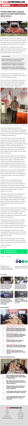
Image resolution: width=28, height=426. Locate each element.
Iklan (7, 414)
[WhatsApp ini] (26, 261)
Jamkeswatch (11, 333)
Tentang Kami (7, 416)
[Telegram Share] (23, 261)
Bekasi (2, 256)
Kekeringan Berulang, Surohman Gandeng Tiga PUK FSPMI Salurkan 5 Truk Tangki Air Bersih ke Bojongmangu (6, 301)
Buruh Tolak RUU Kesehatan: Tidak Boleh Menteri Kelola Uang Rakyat (21, 267)
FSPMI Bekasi (8, 256)
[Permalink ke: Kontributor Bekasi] (1, 18)
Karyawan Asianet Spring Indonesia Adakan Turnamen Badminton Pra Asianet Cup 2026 (16, 352)
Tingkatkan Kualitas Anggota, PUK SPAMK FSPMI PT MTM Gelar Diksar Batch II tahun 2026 (21, 300)
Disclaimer (20, 418)
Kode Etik (20, 412)
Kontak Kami (20, 416)
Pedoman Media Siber (7, 418)
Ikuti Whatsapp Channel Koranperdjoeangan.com (10, 251)
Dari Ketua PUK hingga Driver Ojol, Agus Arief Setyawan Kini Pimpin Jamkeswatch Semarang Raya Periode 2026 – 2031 (16, 335)
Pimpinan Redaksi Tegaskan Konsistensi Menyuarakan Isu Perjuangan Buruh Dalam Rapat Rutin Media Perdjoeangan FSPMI (16, 329)
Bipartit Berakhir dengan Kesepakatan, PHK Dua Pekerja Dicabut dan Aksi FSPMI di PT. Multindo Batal (16, 377)
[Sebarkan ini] (17, 261)
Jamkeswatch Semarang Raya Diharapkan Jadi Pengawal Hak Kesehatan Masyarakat (16, 346)
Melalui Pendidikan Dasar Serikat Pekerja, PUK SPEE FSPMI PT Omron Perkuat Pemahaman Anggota (6, 286)
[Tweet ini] (20, 261)
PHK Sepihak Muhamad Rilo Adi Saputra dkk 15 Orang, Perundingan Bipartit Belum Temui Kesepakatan (16, 382)
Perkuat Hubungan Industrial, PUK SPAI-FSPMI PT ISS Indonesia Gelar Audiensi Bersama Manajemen (15, 387)
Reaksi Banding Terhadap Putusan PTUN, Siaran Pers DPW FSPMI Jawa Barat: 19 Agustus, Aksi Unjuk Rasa (21, 286)
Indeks (7, 412)
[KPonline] (14, 1)
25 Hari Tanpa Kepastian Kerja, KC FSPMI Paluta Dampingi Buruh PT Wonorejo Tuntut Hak (15, 398)
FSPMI (7, 410)
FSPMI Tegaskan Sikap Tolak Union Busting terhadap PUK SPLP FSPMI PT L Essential (16, 392)
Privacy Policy (20, 414)
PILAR (16, 333)
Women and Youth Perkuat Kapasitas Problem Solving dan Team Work (15, 341)
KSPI (21, 410)
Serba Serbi (8, 349)
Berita (7, 333)
